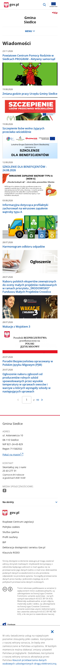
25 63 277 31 (9, 470)
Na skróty (8, 502)
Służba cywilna (10, 532)
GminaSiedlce (30, 19)
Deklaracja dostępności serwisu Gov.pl (23, 547)
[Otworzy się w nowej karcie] (4, 490)
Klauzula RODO (11, 552)
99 (37, 399)
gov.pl (14, 513)
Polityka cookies (11, 526)
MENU (28, 31)
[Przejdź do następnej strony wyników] (42, 399)
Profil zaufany (10, 537)
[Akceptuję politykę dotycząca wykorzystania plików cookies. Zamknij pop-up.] (52, 631)
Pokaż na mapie (12, 454)
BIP (4, 542)
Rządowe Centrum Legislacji (18, 521)
